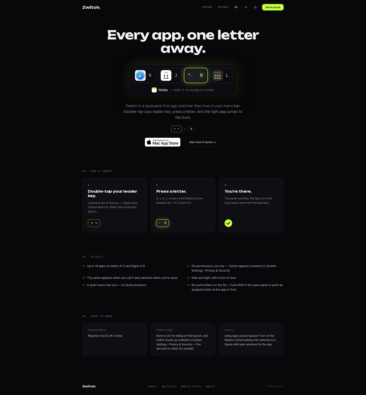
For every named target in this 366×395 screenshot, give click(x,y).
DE (246, 7)
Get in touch (273, 7)
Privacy (223, 7)
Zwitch (91, 7)
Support (207, 7)
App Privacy (169, 386)
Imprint (210, 386)
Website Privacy (191, 386)
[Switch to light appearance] (255, 7)
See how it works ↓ (202, 142)
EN (236, 7)
